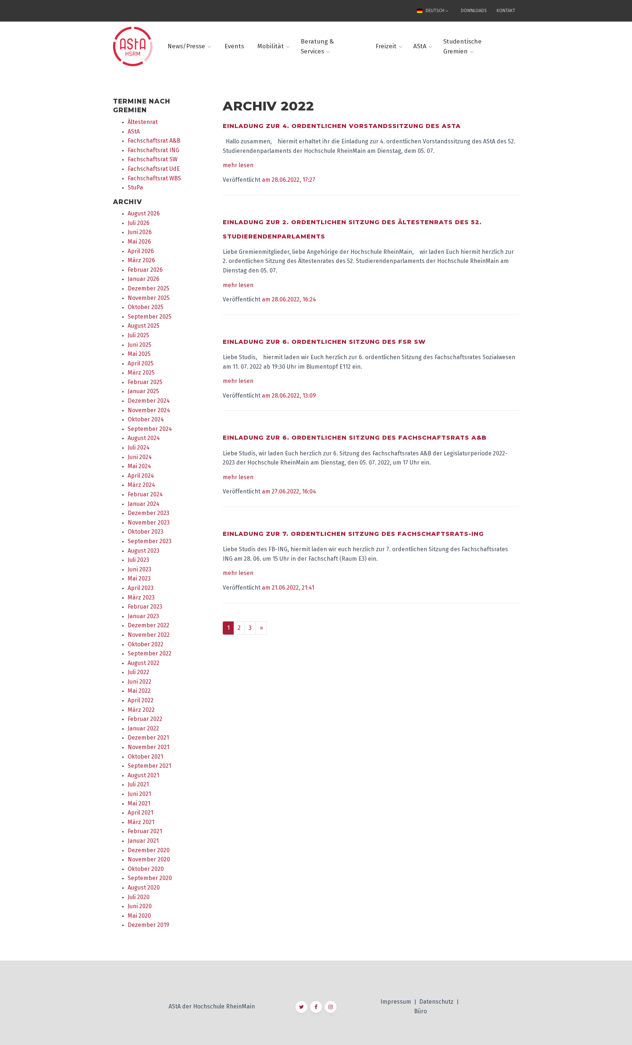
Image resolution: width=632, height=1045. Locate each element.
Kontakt (506, 10)
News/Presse (186, 46)
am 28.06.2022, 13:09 (289, 395)
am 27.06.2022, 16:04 (289, 491)
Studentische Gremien (462, 46)
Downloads (474, 10)
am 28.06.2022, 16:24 (289, 299)
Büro (420, 1011)
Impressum (396, 1001)
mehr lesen (238, 165)
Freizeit (386, 46)
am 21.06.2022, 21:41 (288, 587)
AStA (419, 46)
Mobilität (270, 46)
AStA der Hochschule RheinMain (212, 1006)
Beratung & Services (317, 46)
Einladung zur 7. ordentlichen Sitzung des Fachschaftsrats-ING (353, 533)
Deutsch (435, 10)
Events (234, 46)
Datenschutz (437, 1001)
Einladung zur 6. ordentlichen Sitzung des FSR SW (324, 341)
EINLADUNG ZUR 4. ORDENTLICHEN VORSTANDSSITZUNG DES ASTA (342, 126)
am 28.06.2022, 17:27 (288, 179)
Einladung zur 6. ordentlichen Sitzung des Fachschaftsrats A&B (355, 437)
